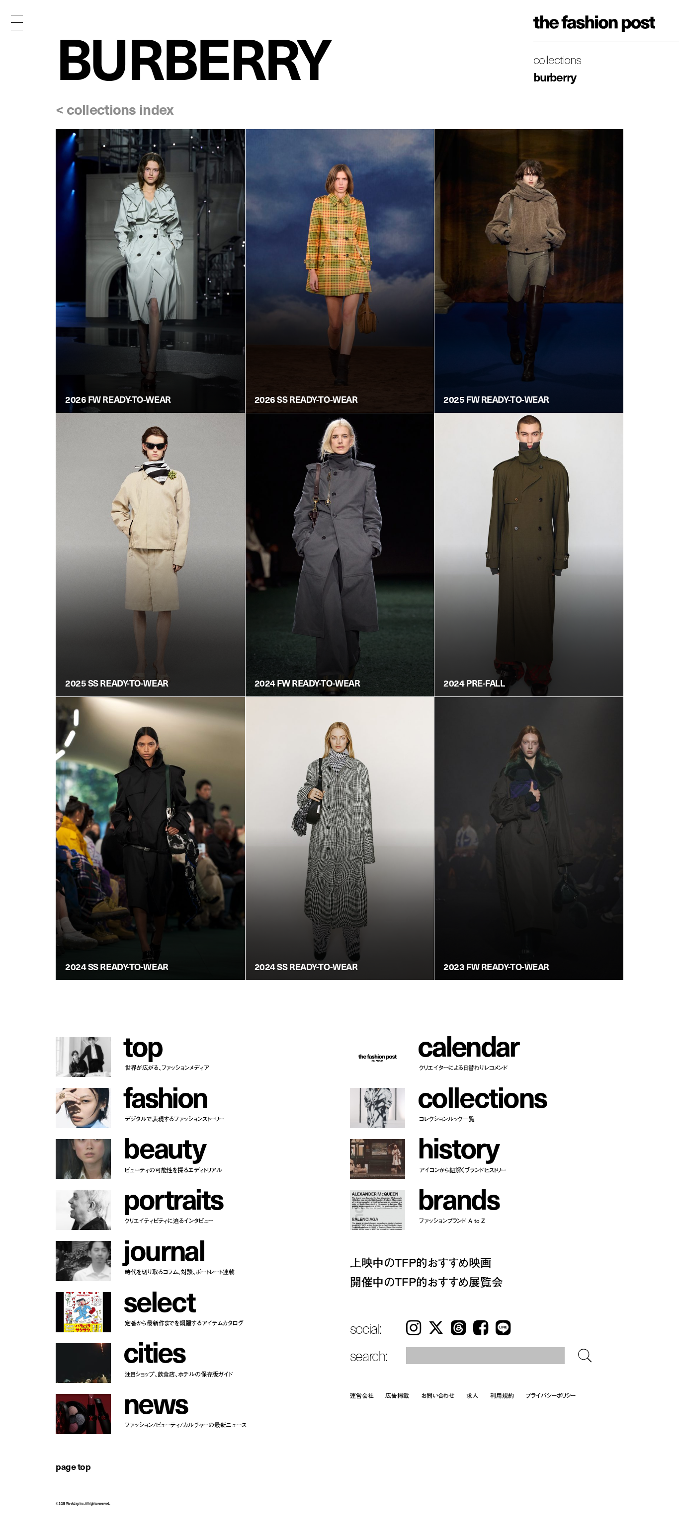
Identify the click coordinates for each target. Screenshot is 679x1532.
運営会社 (362, 1395)
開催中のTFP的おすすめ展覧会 (426, 1281)
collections (557, 59)
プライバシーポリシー (551, 1395)
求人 (472, 1395)
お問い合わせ (437, 1395)
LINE (503, 1327)
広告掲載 (397, 1395)
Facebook (480, 1327)
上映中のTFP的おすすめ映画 (421, 1261)
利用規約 (502, 1395)
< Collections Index (114, 109)
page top (73, 1466)
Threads (458, 1327)
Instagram (413, 1327)
